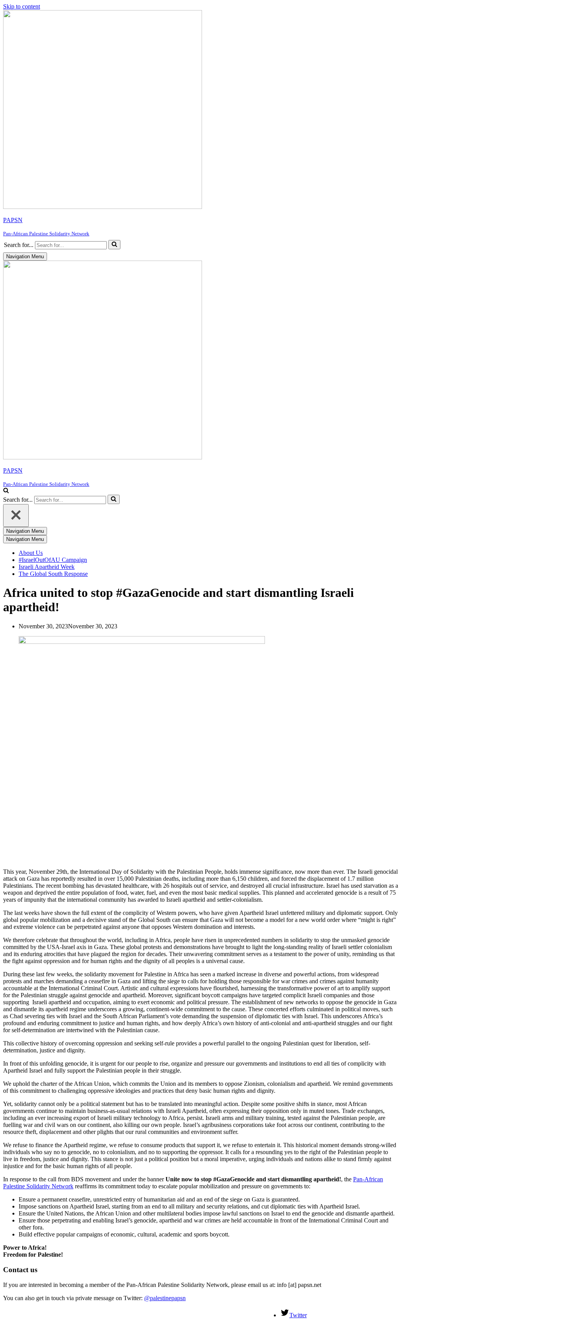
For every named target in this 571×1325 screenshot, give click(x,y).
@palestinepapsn (165, 1298)
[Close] (16, 515)
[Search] (114, 244)
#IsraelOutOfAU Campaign (53, 559)
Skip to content (21, 6)
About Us (31, 552)
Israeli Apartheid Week (47, 566)
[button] (114, 244)
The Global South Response (53, 573)
